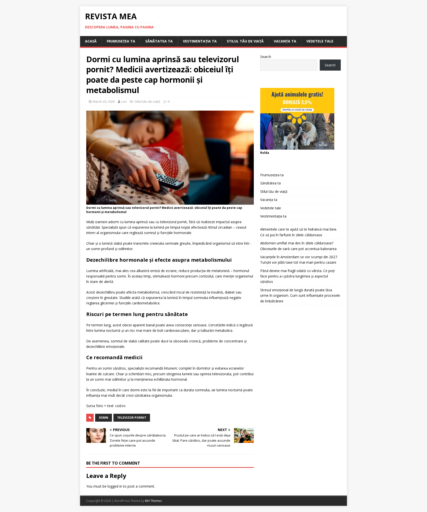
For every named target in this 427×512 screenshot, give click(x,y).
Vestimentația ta (200, 41)
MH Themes (153, 501)
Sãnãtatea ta (159, 41)
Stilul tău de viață (245, 41)
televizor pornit (131, 417)
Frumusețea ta (121, 41)
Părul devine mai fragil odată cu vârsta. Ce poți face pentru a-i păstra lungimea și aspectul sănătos (297, 276)
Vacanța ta (285, 41)
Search (265, 56)
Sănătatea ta (270, 183)
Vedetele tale (319, 41)
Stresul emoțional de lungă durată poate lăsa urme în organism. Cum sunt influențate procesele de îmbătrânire (300, 295)
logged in (114, 486)
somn (103, 417)
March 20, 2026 (104, 101)
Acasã (91, 41)
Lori (124, 101)
